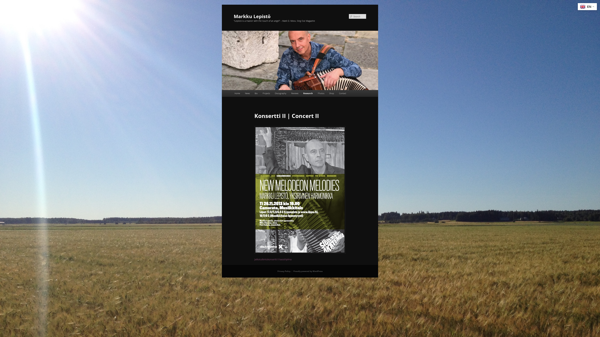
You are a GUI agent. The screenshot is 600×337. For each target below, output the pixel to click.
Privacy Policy (284, 271)
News (247, 93)
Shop (331, 93)
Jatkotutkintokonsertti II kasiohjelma (273, 259)
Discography (280, 93)
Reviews (294, 93)
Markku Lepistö (252, 16)
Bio (256, 93)
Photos (321, 93)
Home (237, 93)
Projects (266, 93)
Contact (342, 93)
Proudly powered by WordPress (308, 271)
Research (308, 93)
